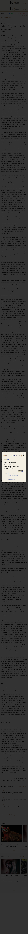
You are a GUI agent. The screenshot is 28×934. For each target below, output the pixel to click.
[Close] (24, 454)
